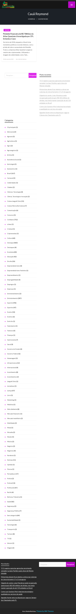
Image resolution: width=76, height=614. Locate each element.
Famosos (10, 331)
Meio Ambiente (12, 409)
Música (9, 441)
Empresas (10, 289)
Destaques (10, 247)
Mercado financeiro (13, 414)
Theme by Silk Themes (45, 611)
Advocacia (10, 132)
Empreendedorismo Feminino (16, 270)
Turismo (9, 534)
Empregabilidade (12, 280)
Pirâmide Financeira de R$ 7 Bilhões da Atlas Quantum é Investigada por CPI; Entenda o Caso (18, 36)
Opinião (9, 465)
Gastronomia (11, 340)
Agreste (9, 136)
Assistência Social (13, 159)
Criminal (10, 229)
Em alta (9, 261)
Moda (9, 428)
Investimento (11, 372)
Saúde (9, 502)
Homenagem (11, 358)
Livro (9, 395)
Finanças (10, 335)
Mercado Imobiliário (13, 418)
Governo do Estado (13, 349)
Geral (9, 344)
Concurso (10, 215)
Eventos (10, 317)
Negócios (10, 451)
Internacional (11, 367)
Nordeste (10, 455)
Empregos (10, 284)
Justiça (7, 30)
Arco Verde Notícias (21, 59)
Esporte (9, 303)
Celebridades (11, 183)
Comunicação (11, 210)
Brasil (9, 173)
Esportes (10, 307)
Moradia (10, 432)
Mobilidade (11, 423)
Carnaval (10, 178)
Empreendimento (12, 275)
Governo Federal (12, 354)
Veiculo (9, 543)
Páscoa (9, 469)
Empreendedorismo (13, 266)
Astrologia (10, 164)
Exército (10, 321)
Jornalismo (10, 386)
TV (8, 538)
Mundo (9, 437)
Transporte (11, 529)
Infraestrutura (12, 363)
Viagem (9, 548)
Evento (9, 312)
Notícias (10, 460)
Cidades (9, 187)
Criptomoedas (11, 233)
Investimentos (12, 377)
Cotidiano (10, 220)
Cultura (9, 238)
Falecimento (11, 326)
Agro (8, 146)
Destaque (10, 243)
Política (9, 488)
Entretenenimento (13, 294)
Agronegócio (11, 150)
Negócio (10, 446)
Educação (10, 257)
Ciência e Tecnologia (14, 192)
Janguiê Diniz (11, 381)
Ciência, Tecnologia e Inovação (17, 196)
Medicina (10, 404)
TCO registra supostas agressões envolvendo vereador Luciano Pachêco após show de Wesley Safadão (54, 83)
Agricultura (11, 141)
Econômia (10, 252)
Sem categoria (12, 515)
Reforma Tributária (13, 497)
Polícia (9, 478)
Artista (9, 155)
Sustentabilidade (12, 520)
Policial (9, 483)
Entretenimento (12, 298)
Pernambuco (11, 474)
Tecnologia (10, 525)
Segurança (10, 506)
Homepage (31, 19)
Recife (9, 492)
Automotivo (11, 169)
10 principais (11, 127)
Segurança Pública (13, 511)
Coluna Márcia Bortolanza (15, 206)
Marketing (10, 400)
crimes (9, 224)
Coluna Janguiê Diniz (14, 201)
